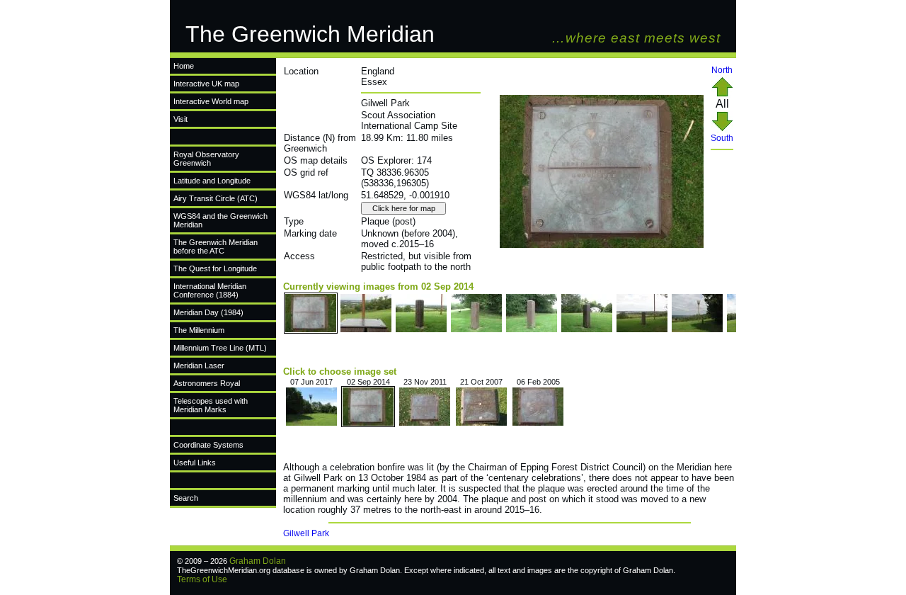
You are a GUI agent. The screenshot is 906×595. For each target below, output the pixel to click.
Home (183, 66)
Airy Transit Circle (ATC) (215, 198)
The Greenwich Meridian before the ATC (215, 246)
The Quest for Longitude (215, 268)
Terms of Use (202, 579)
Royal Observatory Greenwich (206, 158)
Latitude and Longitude (212, 180)
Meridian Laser (198, 365)
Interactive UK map (206, 83)
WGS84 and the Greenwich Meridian (220, 220)
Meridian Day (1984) (208, 312)
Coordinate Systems (208, 445)
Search (185, 498)
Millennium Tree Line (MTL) (220, 348)
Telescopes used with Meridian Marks (210, 405)
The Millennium (198, 330)
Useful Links (194, 462)
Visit (180, 119)
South (722, 138)
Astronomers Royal (206, 383)
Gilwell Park (306, 533)
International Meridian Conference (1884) (209, 290)
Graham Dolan (257, 561)
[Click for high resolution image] (602, 245)
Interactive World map (210, 101)
